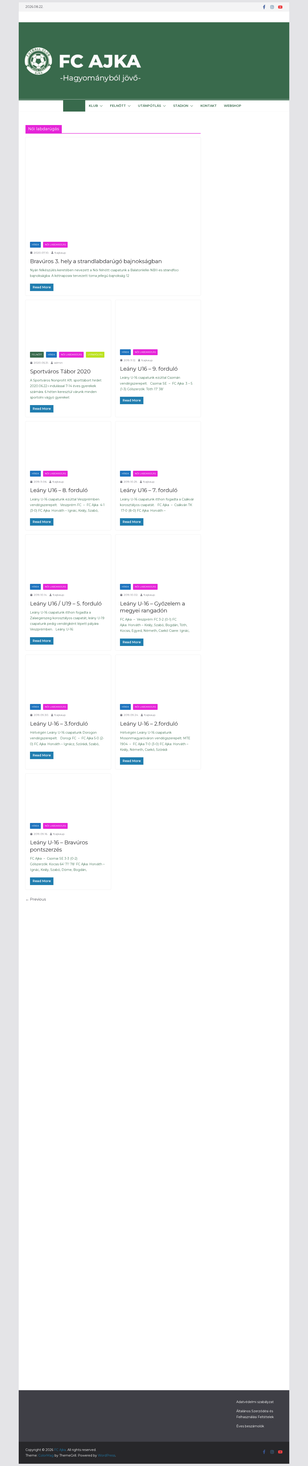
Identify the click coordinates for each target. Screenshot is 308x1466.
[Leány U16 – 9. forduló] (158, 322)
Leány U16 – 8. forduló (59, 490)
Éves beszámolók (250, 1426)
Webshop (232, 106)
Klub (93, 106)
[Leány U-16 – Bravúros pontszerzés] (68, 796)
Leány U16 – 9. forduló (149, 368)
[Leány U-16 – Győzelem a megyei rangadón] (158, 557)
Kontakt (208, 106)
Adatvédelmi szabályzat (255, 1402)
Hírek (72, 106)
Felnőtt (118, 106)
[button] (79, 106)
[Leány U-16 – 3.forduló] (68, 677)
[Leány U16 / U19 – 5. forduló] (68, 557)
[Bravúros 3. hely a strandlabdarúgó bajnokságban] (113, 187)
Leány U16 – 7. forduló (148, 490)
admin (58, 362)
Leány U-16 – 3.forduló (59, 723)
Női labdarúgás (55, 244)
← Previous (35, 899)
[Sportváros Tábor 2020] (68, 323)
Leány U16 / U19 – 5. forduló (66, 603)
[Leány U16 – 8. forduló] (68, 443)
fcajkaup (60, 252)
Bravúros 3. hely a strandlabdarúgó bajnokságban (96, 261)
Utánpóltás (95, 354)
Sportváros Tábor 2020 (60, 371)
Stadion (180, 106)
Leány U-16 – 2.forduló (149, 723)
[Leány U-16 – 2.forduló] (158, 677)
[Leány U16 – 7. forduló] (158, 443)
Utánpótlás (149, 106)
